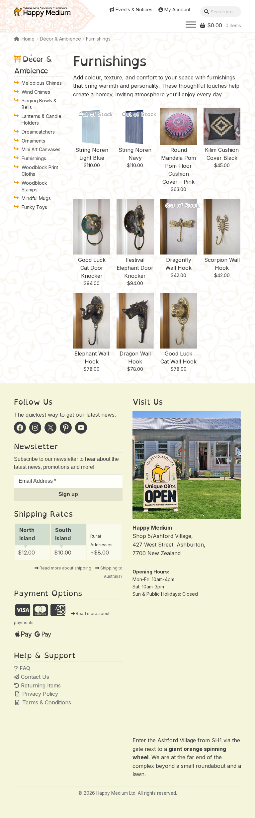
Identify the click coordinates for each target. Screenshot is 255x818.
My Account (177, 9)
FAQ (24, 668)
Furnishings (34, 158)
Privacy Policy (39, 693)
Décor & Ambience (60, 39)
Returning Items (40, 685)
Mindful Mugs (36, 198)
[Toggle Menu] (191, 25)
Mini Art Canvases (41, 149)
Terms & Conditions (46, 702)
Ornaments (33, 141)
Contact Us (34, 676)
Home (28, 39)
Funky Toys (34, 207)
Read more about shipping (65, 567)
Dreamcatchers (38, 132)
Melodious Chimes (42, 83)
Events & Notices (134, 9)
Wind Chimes (36, 92)
